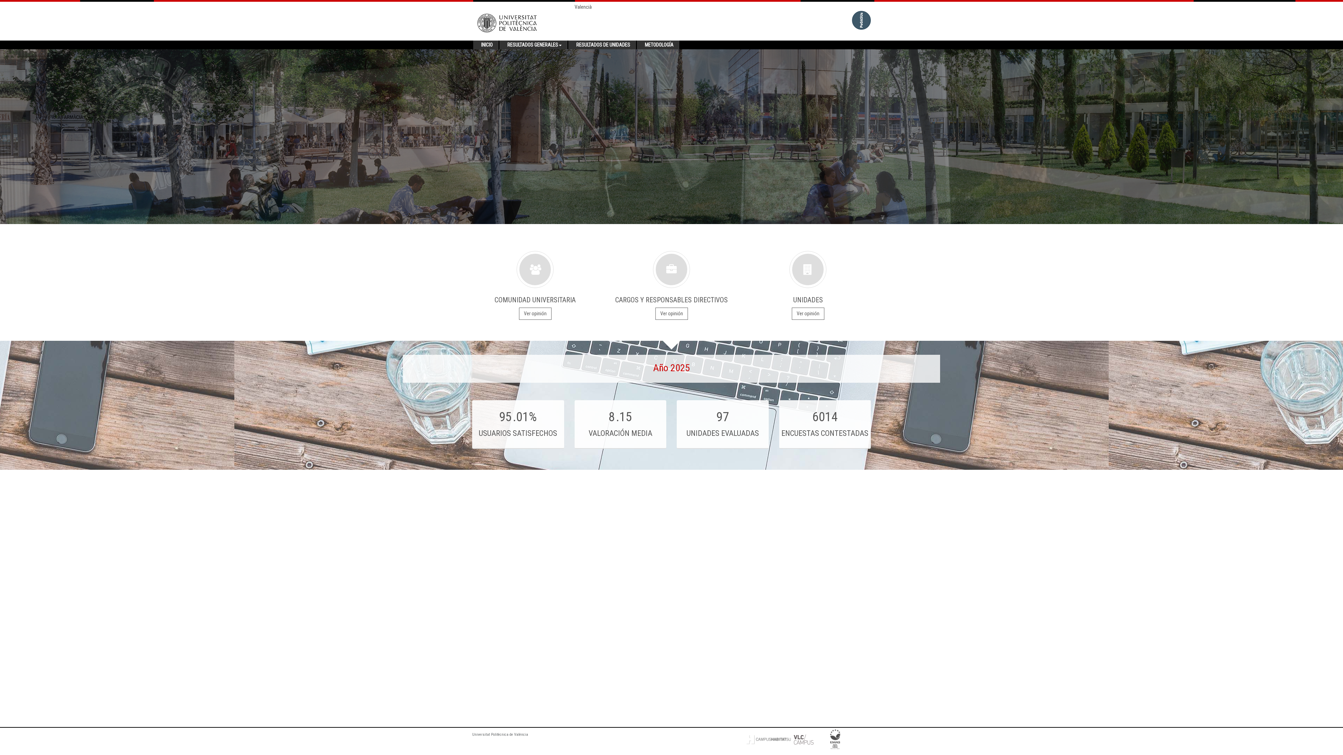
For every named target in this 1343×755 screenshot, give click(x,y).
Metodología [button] (659, 45)
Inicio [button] (487, 45)
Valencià (583, 7)
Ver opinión (535, 313)
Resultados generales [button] (532, 45)
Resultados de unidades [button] (603, 45)
